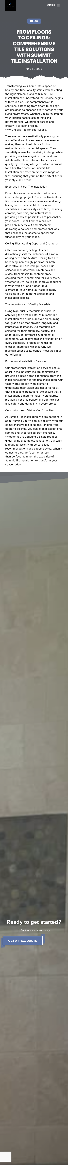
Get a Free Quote (22, 940)
